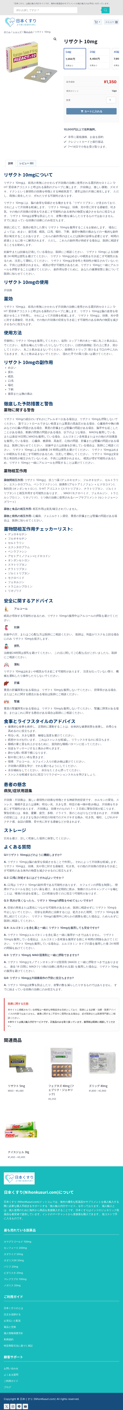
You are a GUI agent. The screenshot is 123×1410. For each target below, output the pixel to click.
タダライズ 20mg (13, 1254)
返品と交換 (10, 1326)
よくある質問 (11, 1374)
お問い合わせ (11, 1368)
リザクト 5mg (16, 1086)
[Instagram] (13, 1406)
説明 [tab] (10, 163)
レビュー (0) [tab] (26, 163)
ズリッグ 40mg (98, 1086)
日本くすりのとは (13, 1308)
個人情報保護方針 (13, 1333)
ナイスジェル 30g (18, 1152)
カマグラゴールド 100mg (17, 1241)
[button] (55, 39)
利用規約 (8, 1339)
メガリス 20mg (12, 1285)
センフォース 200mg (15, 1247)
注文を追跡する (12, 1314)
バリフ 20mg (11, 1266)
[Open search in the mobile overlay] (61, 10)
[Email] (25, 1406)
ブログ (7, 1387)
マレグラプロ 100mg (15, 1279)
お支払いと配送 (12, 1320)
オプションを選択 (17, 1100)
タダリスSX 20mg (14, 1260)
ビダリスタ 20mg (13, 1272)
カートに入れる (93, 111)
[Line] (19, 1406)
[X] (6, 1406)
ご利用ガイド (11, 1380)
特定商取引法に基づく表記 (18, 1345)
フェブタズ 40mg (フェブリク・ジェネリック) (61, 1090)
